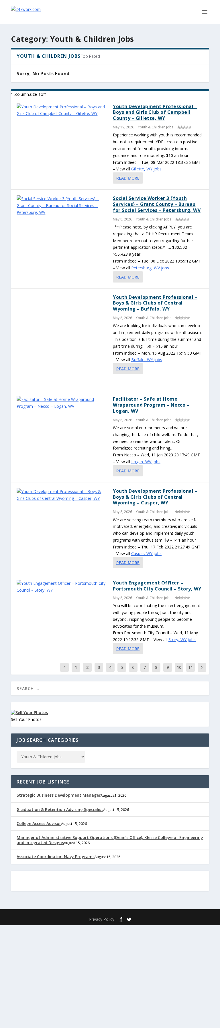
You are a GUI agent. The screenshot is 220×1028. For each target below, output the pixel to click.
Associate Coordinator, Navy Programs (56, 856)
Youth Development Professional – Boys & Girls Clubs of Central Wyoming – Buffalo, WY (155, 303)
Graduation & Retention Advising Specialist (60, 809)
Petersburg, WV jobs (150, 268)
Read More (128, 178)
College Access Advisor (39, 823)
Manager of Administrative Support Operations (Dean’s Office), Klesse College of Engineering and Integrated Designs (110, 840)
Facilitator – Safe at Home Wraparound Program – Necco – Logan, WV (151, 405)
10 (179, 667)
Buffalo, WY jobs (146, 359)
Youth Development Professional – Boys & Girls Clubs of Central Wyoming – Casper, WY (155, 497)
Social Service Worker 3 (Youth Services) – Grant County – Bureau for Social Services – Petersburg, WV (157, 204)
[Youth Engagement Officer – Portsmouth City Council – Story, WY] (62, 587)
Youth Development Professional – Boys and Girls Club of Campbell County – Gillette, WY (155, 112)
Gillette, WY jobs (146, 169)
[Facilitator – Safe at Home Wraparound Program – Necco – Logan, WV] (62, 403)
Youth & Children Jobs (155, 127)
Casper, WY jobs (146, 553)
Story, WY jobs (182, 639)
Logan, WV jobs (145, 461)
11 (190, 667)
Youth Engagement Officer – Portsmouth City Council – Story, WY (157, 586)
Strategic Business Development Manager (59, 795)
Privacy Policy (101, 919)
